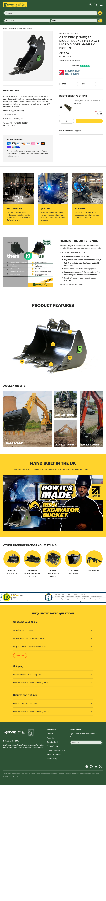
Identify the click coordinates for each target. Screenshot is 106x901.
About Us (50, 738)
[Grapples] (94, 558)
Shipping (62, 60)
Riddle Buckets (12, 571)
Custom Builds (52, 746)
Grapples (94, 570)
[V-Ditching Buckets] (73, 558)
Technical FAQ (52, 742)
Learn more (20, 655)
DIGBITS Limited (13, 777)
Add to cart (89, 121)
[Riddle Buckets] (11, 558)
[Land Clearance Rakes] (53, 558)
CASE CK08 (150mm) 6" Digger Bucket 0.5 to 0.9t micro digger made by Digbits (21, 28)
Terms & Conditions (54, 754)
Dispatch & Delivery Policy (56, 750)
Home (5, 28)
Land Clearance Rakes (53, 573)
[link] (68, 107)
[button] (96, 4)
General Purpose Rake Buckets (32, 573)
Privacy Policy (52, 759)
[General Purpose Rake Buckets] (32, 558)
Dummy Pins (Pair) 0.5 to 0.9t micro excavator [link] (87, 102)
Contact (50, 734)
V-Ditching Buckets (73, 571)
